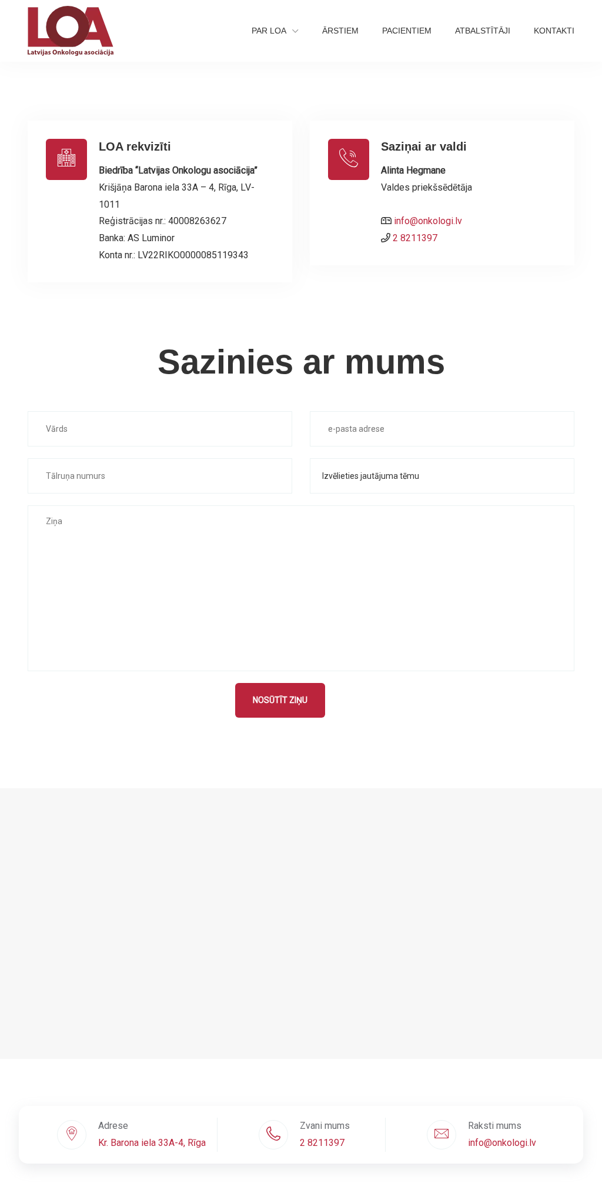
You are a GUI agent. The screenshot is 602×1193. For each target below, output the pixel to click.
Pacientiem (407, 30)
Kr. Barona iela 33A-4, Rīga (152, 1142)
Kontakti (554, 30)
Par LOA (269, 30)
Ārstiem (340, 30)
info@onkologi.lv (428, 220)
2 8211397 (415, 238)
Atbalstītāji (482, 30)
